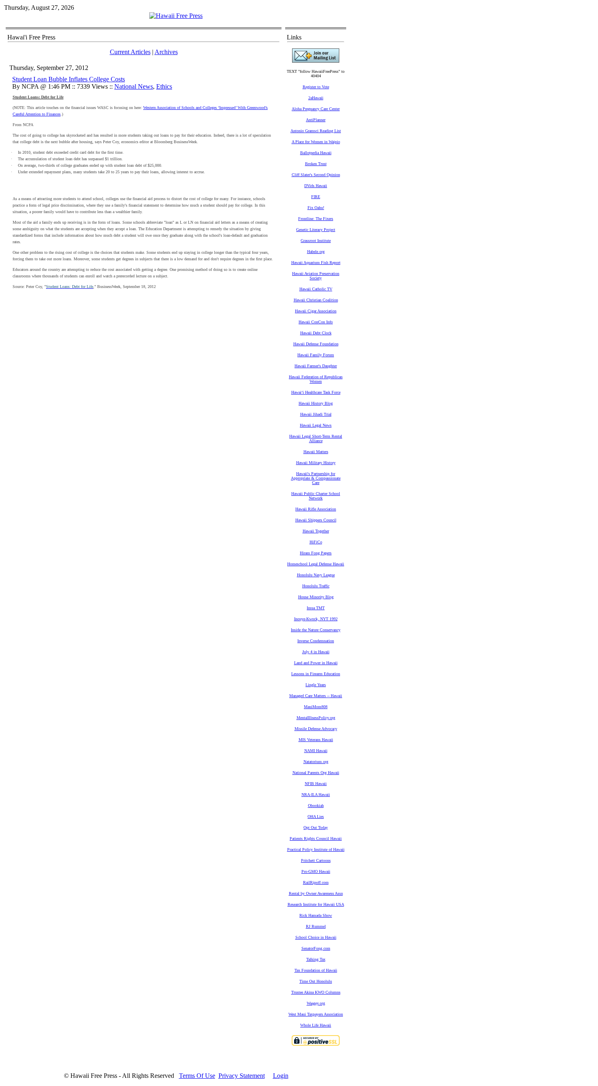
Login (280, 1075)
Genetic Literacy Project (315, 229)
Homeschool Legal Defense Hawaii (315, 564)
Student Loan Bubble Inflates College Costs (68, 79)
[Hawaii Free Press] (176, 15)
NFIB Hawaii (316, 783)
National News (133, 86)
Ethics (164, 86)
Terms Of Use (197, 1075)
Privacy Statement (241, 1075)
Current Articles (130, 51)
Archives (166, 51)
